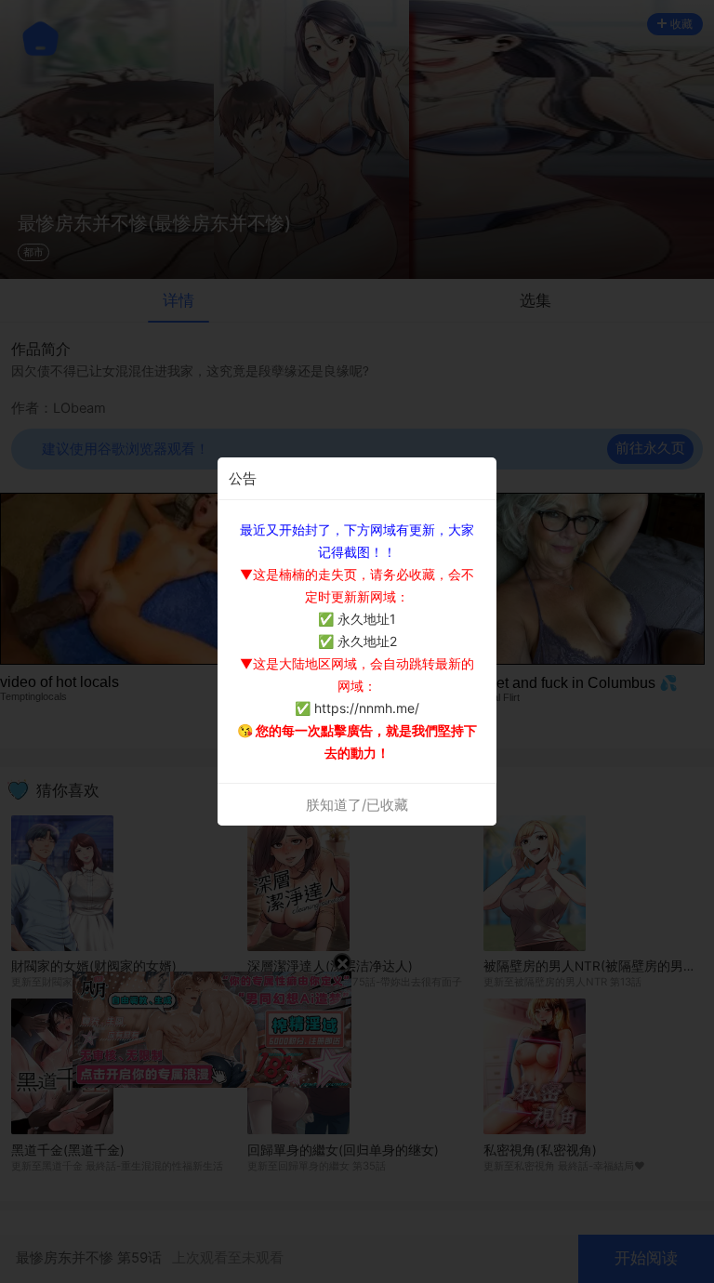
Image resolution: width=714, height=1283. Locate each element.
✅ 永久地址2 (357, 641)
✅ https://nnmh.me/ (357, 708)
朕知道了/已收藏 (357, 804)
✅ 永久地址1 (357, 619)
